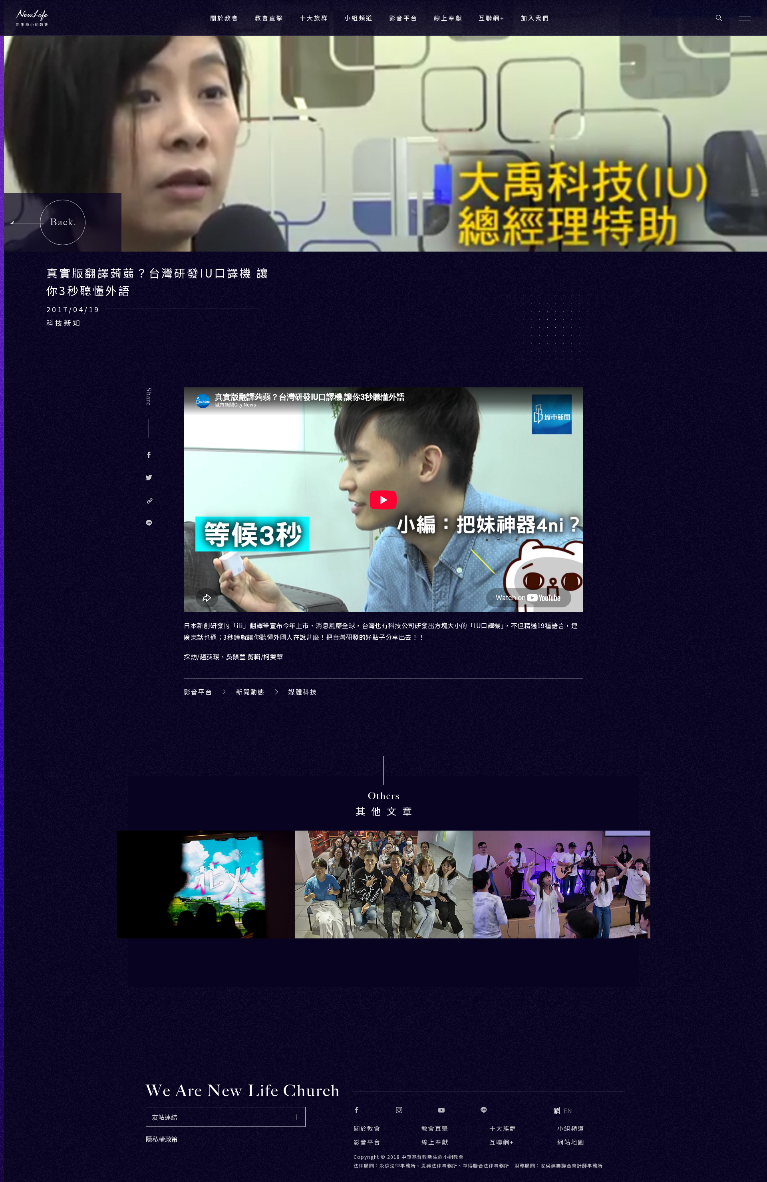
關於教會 (367, 1128)
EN (568, 1110)
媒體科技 (302, 691)
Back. (63, 222)
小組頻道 (358, 18)
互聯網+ (492, 18)
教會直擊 (435, 1128)
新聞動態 (250, 691)
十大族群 (503, 1128)
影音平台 (198, 691)
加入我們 (535, 18)
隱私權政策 (162, 1139)
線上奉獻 (435, 1142)
